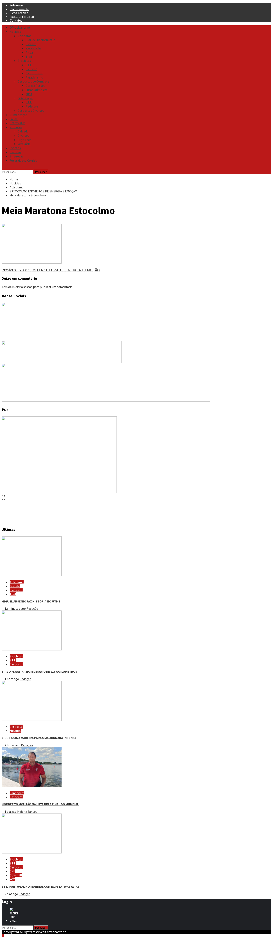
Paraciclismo (34, 77)
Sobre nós (16, 5)
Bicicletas (24, 61)
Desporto (16, 590)
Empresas (16, 156)
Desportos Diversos (31, 111)
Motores (15, 731)
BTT (29, 65)
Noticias (15, 32)
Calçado (23, 131)
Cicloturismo (34, 73)
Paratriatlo (33, 48)
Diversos (23, 135)
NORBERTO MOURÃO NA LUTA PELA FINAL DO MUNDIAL (40, 804)
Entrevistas (17, 123)
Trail (29, 57)
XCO (12, 879)
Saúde (14, 119)
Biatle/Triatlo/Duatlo (40, 40)
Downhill (16, 875)
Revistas (15, 152)
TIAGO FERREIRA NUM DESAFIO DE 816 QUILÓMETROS (39, 671)
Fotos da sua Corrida (23, 160)
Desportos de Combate (33, 81)
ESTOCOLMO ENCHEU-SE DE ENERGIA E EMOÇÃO (51, 269)
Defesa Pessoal (36, 86)
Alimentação (18, 115)
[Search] (3, 168)
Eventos (15, 148)
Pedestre (32, 106)
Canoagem (17, 793)
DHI (12, 871)
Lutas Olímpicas (37, 90)
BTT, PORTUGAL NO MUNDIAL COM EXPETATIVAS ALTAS (40, 886)
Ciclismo (31, 69)
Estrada (31, 44)
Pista (29, 52)
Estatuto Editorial (22, 16)
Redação (32, 608)
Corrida (15, 586)
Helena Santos (27, 812)
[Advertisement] (121, 512)
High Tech (24, 140)
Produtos (16, 127)
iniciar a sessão (22, 287)
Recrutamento (19, 9)
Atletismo (25, 36)
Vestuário (24, 144)
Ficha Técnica (19, 13)
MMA (29, 94)
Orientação (25, 98)
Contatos (16, 20)
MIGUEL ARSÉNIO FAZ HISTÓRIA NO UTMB (31, 601)
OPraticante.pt (20, 27)
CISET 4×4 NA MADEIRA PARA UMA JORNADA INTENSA (39, 738)
